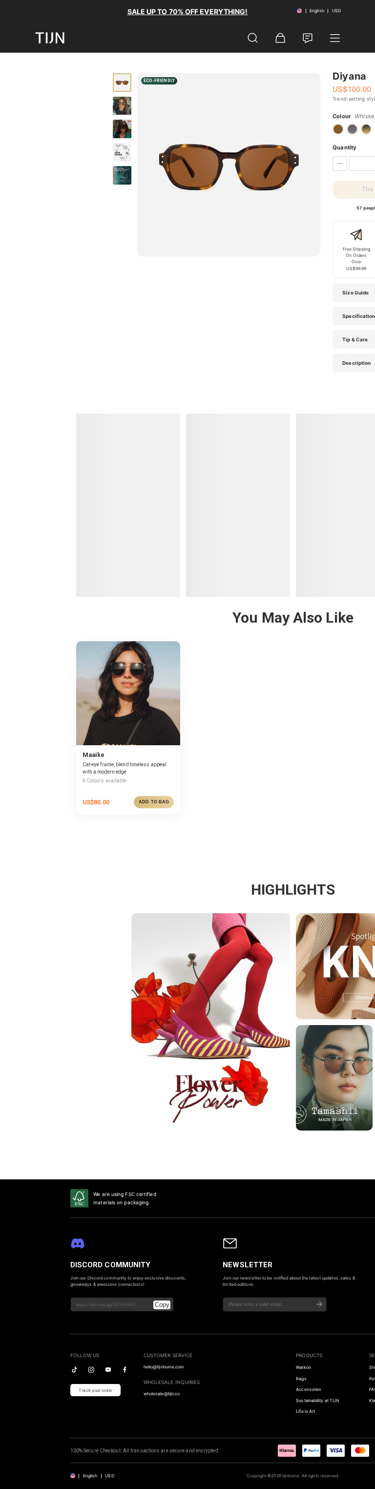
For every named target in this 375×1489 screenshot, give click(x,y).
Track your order (95, 1390)
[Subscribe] (319, 1304)
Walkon (303, 1367)
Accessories (308, 1389)
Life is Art (305, 1411)
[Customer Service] (307, 38)
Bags (301, 1378)
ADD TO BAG (154, 801)
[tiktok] (74, 1369)
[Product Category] (335, 38)
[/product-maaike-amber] (128, 693)
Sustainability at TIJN (317, 1400)
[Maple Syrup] (338, 129)
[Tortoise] (366, 129)
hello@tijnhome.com (164, 1366)
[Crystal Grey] (352, 129)
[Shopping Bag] (280, 38)
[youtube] (108, 1369)
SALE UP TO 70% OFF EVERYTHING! (187, 11)
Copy (162, 1304)
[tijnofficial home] (49, 37)
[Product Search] (253, 38)
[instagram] (91, 1369)
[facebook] (124, 1369)
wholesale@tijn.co (162, 1393)
